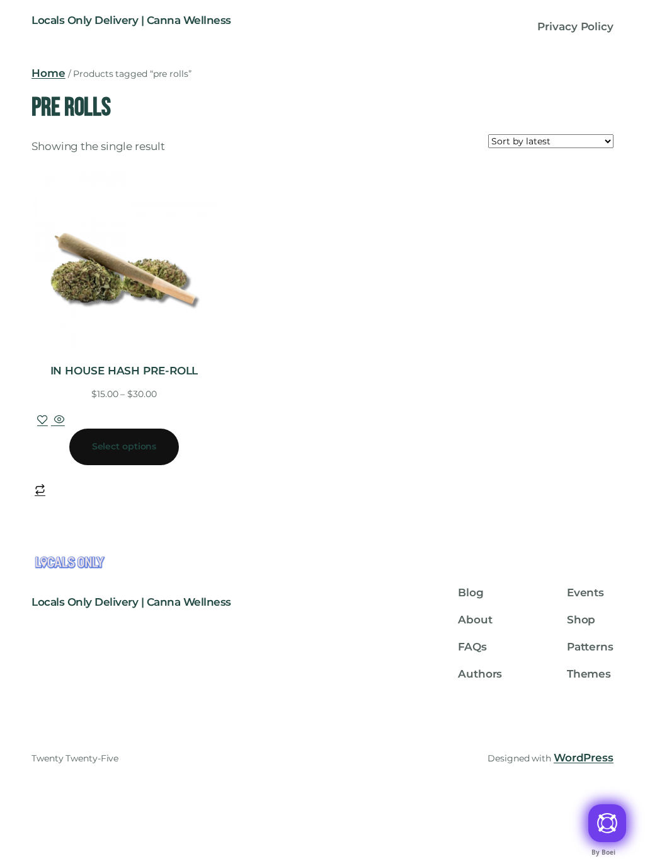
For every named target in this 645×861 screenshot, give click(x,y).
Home (48, 73)
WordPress (584, 757)
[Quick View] (58, 420)
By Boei (603, 852)
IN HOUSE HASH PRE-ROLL (124, 370)
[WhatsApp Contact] (607, 823)
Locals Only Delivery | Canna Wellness (131, 20)
